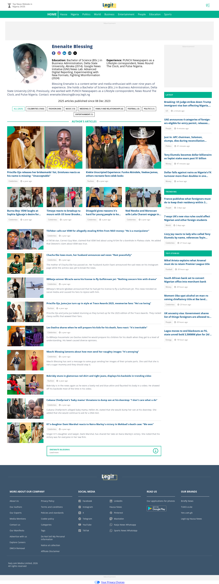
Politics (86, 14)
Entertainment (126, 14)
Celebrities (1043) (35, 108)
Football (169, 269)
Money (168, 163)
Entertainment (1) (84, 114)
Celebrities (13, 181)
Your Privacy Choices (113, 582)
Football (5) (133, 108)
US (167, 111)
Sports (168, 14)
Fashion (90, 181)
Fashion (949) (55, 108)
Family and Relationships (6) (109, 108)
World (97, 14)
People (142, 14)
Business (109, 14)
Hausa (63, 14)
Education (155, 14)
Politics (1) (149, 108)
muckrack (70, 53)
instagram (59, 53)
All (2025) (18, 108)
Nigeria (75, 14)
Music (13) (70, 108)
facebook (53, 53)
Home (51, 14)
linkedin (64, 53)
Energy (168, 339)
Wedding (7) (85, 108)
